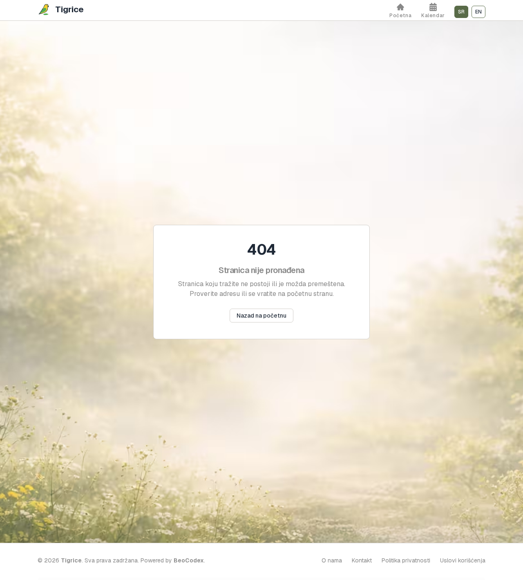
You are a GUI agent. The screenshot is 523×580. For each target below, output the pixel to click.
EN (478, 12)
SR (461, 12)
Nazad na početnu (261, 315)
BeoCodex (189, 560)
